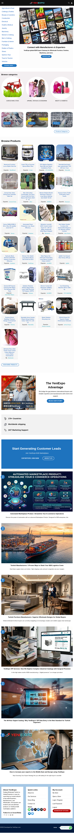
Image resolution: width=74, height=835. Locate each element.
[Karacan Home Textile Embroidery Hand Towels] (64, 181)
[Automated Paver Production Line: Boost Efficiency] (28, 213)
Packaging (5, 45)
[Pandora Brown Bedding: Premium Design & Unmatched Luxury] (9, 306)
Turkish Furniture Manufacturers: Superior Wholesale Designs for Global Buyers (37, 617)
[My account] (72, 3)
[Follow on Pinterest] (10, 815)
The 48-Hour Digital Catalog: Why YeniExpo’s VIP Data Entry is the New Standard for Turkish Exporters (37, 721)
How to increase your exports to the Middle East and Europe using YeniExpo (37, 772)
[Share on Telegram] (32, 813)
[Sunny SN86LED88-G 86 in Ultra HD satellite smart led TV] (9, 213)
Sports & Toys (6, 55)
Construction (6, 18)
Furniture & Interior (8, 41)
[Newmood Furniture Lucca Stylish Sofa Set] (9, 153)
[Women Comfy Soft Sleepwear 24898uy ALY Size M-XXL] (46, 274)
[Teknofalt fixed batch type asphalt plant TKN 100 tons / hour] (64, 153)
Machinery (5, 31)
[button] (2, 3)
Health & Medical (7, 25)
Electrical (5, 21)
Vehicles (4, 61)
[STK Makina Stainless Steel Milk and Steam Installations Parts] (46, 153)
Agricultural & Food (8, 8)
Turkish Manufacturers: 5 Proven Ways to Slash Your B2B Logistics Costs (37, 565)
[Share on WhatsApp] (29, 809)
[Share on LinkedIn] (29, 813)
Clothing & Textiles (8, 11)
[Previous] (1, 91)
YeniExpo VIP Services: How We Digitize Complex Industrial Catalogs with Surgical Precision (37, 669)
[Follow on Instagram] (6, 815)
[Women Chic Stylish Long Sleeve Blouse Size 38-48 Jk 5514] (28, 244)
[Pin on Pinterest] (44, 809)
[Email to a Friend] (41, 809)
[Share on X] (35, 809)
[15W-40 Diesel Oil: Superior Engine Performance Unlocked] (64, 306)
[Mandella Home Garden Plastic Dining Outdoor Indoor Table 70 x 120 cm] (28, 306)
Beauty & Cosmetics (8, 15)
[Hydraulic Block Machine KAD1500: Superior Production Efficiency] (9, 244)
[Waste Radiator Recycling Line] (46, 306)
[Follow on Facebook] (4, 815)
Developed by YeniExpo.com (12, 827)
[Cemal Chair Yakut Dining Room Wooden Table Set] (9, 181)
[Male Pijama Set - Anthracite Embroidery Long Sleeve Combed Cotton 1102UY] (46, 244)
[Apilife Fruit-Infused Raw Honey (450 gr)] (64, 244)
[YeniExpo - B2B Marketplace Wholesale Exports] (37, 3)
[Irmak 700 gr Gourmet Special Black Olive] (28, 153)
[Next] (72, 91)
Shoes (4, 51)
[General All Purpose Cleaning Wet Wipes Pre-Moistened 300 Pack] (9, 274)
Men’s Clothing (6, 38)
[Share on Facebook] (32, 809)
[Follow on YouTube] (12, 815)
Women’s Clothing (8, 35)
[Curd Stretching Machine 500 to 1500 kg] (64, 274)
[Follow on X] (8, 815)
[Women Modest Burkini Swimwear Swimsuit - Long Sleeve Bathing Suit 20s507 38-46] (46, 181)
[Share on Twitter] (38, 809)
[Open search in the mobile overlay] (69, 3)
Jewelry (4, 28)
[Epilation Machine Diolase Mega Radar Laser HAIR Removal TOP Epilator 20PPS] (28, 274)
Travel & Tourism (7, 58)
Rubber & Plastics (7, 48)
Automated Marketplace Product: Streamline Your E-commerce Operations (37, 514)
